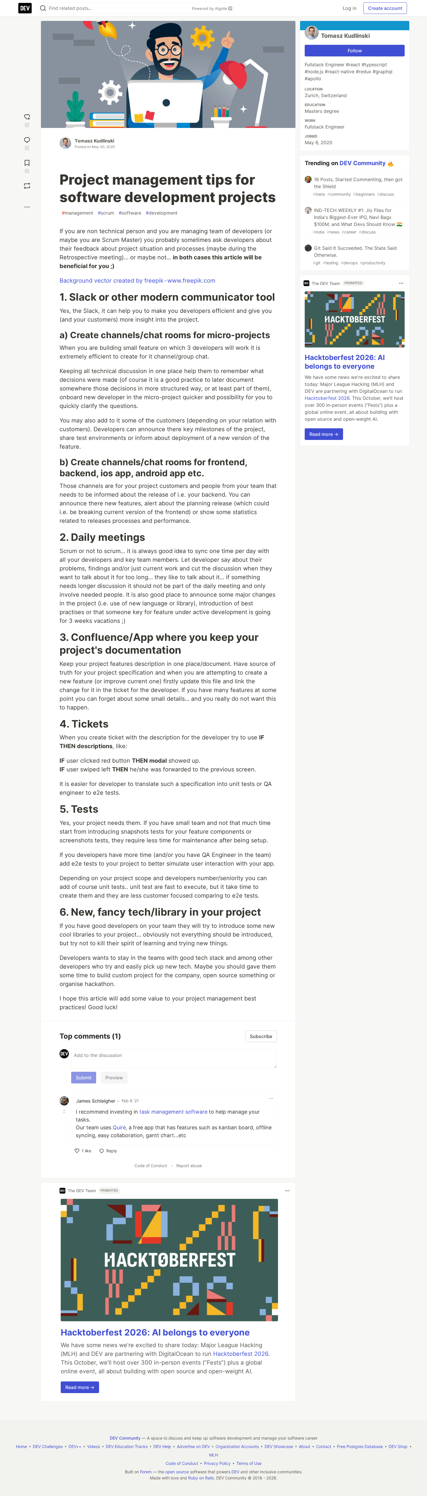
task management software (173, 1112)
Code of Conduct (150, 1165)
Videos (93, 1446)
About (304, 1446)
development (161, 213)
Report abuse (189, 1165)
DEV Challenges (48, 1446)
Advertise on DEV (193, 1446)
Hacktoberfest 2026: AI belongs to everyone (155, 1332)
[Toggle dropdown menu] (271, 1098)
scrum (106, 213)
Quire (119, 1127)
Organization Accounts (237, 1446)
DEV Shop (398, 1446)
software (130, 213)
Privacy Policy (217, 1463)
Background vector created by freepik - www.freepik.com (137, 280)
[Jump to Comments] (27, 143)
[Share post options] (27, 207)
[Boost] (27, 186)
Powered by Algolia (210, 8)
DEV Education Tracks (127, 1446)
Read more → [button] (79, 1387)
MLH (213, 1454)
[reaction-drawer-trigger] (27, 120)
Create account (385, 8)
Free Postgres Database (360, 1446)
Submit (84, 1077)
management (77, 213)
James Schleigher (95, 1101)
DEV (235, 1471)
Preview (114, 1077)
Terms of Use (248, 1463)
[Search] (43, 8)
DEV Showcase (279, 1446)
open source (177, 1471)
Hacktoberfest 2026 (240, 1353)
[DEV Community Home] (25, 8)
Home (21, 1446)
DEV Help (162, 1446)
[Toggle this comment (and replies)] (65, 1111)
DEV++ (75, 1446)
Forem (146, 1471)
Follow (355, 51)
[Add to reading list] (27, 166)
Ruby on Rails (201, 1477)
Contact (323, 1446)
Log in (349, 8)
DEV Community (363, 163)
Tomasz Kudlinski (94, 141)
